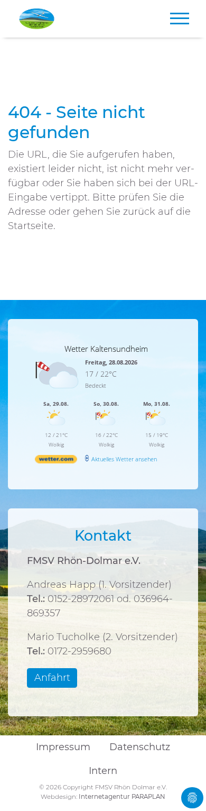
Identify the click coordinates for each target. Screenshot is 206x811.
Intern (103, 771)
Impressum (63, 747)
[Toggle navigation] (176, 18)
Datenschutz (139, 747)
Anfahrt (52, 678)
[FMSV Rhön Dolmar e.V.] (36, 18)
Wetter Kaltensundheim (106, 348)
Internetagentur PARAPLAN (122, 796)
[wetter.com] (56, 461)
